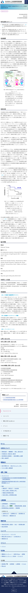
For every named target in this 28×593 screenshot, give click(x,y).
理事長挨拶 (4, 451)
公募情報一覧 (14, 513)
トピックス (13, 534)
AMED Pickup (17, 554)
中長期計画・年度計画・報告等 (9, 453)
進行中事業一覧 (5, 465)
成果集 (23, 554)
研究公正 (11, 488)
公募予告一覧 (6, 513)
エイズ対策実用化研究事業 (9, 397)
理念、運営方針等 (19, 451)
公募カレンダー (7, 505)
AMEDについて (5, 448)
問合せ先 (4, 566)
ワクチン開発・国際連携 (7, 468)
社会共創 (17, 488)
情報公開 (5, 488)
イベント (3, 543)
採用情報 (12, 564)
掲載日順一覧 (13, 515)
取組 (3, 486)
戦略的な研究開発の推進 (8, 492)
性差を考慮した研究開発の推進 (10, 495)
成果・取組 (4, 472)
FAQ (16, 524)
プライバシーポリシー (16, 586)
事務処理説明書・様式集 (20, 505)
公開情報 (18, 564)
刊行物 (3, 550)
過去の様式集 (5, 526)
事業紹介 (3, 462)
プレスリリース (5, 475)
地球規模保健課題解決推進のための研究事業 (13, 399)
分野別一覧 (5, 515)
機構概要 (11, 451)
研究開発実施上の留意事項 (8, 508)
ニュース (3, 530)
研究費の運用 (22, 524)
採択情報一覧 (22, 513)
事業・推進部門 (5, 458)
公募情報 (3, 500)
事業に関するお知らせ (7, 536)
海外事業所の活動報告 (7, 456)
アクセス (24, 564)
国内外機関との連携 (18, 456)
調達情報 (4, 564)
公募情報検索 (5, 503)
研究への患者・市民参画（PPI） (10, 490)
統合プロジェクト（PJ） (16, 465)
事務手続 (3, 521)
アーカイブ (20, 556)
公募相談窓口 (13, 503)
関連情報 (18, 508)
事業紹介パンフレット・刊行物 (9, 556)
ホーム (3, 443)
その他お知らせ (17, 536)
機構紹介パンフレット (7, 554)
